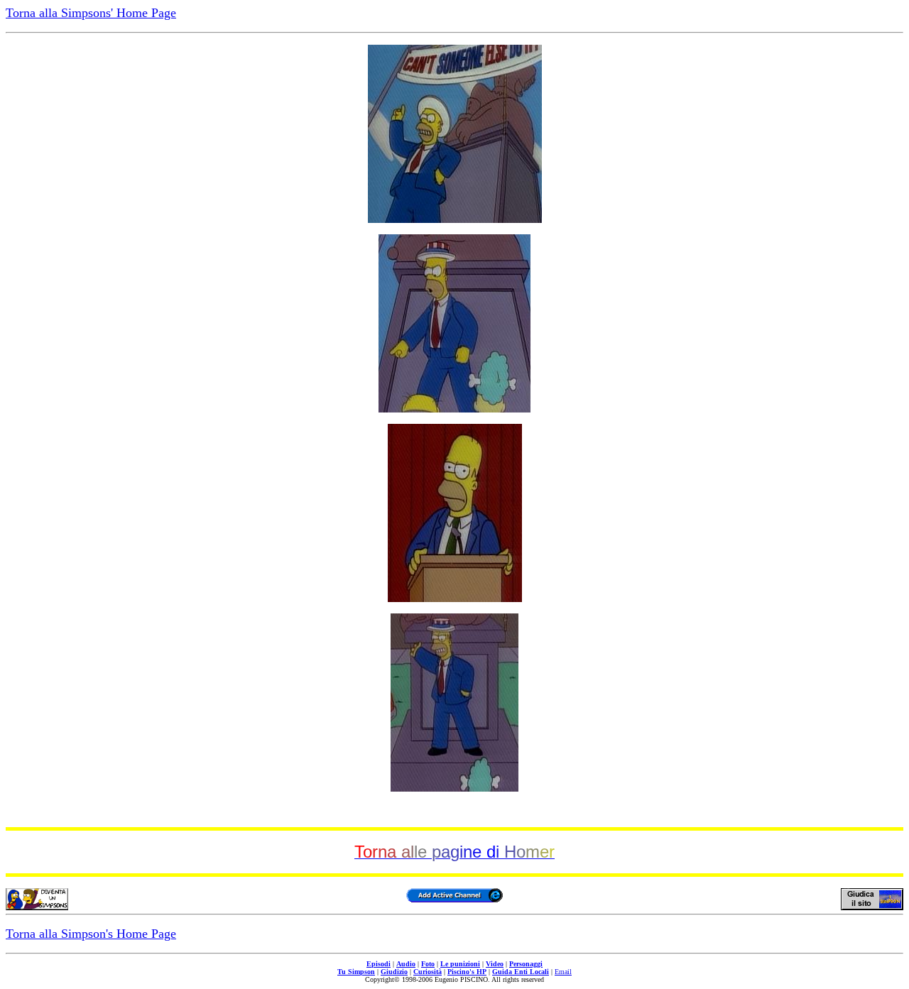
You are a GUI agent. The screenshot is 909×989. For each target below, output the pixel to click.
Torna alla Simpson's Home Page (91, 934)
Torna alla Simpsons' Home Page (91, 13)
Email (563, 972)
